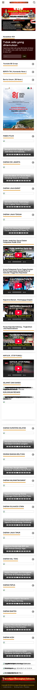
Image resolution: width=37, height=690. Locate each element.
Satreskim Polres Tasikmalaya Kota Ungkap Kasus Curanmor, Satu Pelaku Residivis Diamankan (18, 203)
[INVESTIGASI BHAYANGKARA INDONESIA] (19, 2)
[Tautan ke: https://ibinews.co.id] (33, 80)
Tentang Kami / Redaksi (21, 687)
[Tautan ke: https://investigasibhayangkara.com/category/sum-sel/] (33, 428)
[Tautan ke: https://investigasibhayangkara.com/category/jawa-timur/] (33, 533)
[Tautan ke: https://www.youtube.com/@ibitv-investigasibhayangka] (33, 64)
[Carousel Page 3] (12, 154)
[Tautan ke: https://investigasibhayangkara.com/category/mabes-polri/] (33, 136)
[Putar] (6, 262)
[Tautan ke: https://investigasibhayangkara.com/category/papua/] (33, 585)
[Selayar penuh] (31, 262)
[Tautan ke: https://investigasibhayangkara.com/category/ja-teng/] (33, 215)
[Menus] (3, 2)
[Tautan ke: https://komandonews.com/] (33, 72)
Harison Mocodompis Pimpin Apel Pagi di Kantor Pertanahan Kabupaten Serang (18, 626)
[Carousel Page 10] (30, 154)
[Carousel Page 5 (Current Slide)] (17, 154)
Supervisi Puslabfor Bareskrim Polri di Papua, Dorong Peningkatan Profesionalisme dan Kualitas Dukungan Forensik (18, 600)
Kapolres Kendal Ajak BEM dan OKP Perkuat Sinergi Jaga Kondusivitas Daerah (17, 547)
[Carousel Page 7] (22, 154)
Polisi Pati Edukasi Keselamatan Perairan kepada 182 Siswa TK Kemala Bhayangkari (17, 229)
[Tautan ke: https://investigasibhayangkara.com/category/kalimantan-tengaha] (33, 559)
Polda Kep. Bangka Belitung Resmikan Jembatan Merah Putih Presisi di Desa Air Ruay (18, 469)
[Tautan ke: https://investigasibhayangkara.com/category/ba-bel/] (33, 454)
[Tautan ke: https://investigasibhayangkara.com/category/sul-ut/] (33, 507)
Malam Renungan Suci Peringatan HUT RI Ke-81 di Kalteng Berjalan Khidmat (18, 573)
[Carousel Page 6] (20, 154)
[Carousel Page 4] (15, 154)
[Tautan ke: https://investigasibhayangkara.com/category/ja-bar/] (33, 188)
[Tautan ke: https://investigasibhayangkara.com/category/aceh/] (33, 638)
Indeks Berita (7, 687)
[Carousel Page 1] (7, 154)
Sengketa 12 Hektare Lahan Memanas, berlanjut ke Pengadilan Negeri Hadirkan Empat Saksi (18, 652)
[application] (18, 255)
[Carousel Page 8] (25, 154)
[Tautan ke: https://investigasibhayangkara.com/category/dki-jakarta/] (33, 162)
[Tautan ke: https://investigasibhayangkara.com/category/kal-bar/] (33, 480)
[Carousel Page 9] (27, 154)
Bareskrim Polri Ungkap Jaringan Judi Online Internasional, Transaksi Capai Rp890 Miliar (18, 150)
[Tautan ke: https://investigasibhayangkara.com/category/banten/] (33, 611)
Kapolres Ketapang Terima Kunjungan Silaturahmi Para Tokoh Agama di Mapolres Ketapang (18, 495)
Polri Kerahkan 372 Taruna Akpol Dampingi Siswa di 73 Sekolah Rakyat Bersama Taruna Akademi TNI (18, 177)
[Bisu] (28, 262)
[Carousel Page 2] (10, 154)
